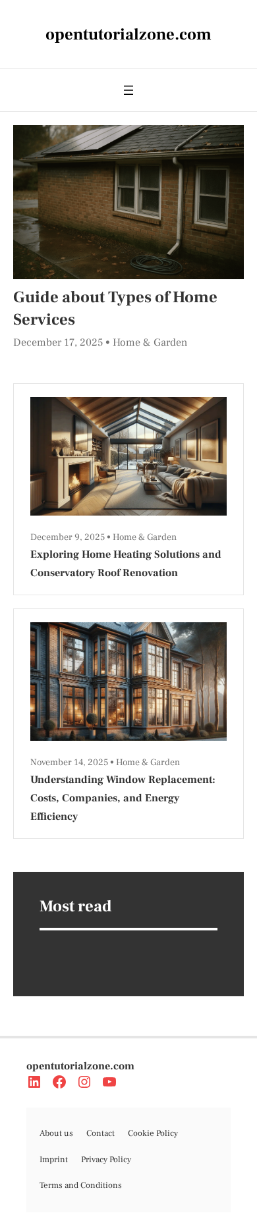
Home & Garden (150, 342)
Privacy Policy (106, 1159)
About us (56, 1133)
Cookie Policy (153, 1133)
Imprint (54, 1159)
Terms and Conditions (81, 1185)
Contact (100, 1133)
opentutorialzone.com (80, 1066)
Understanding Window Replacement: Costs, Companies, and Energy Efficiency (122, 798)
